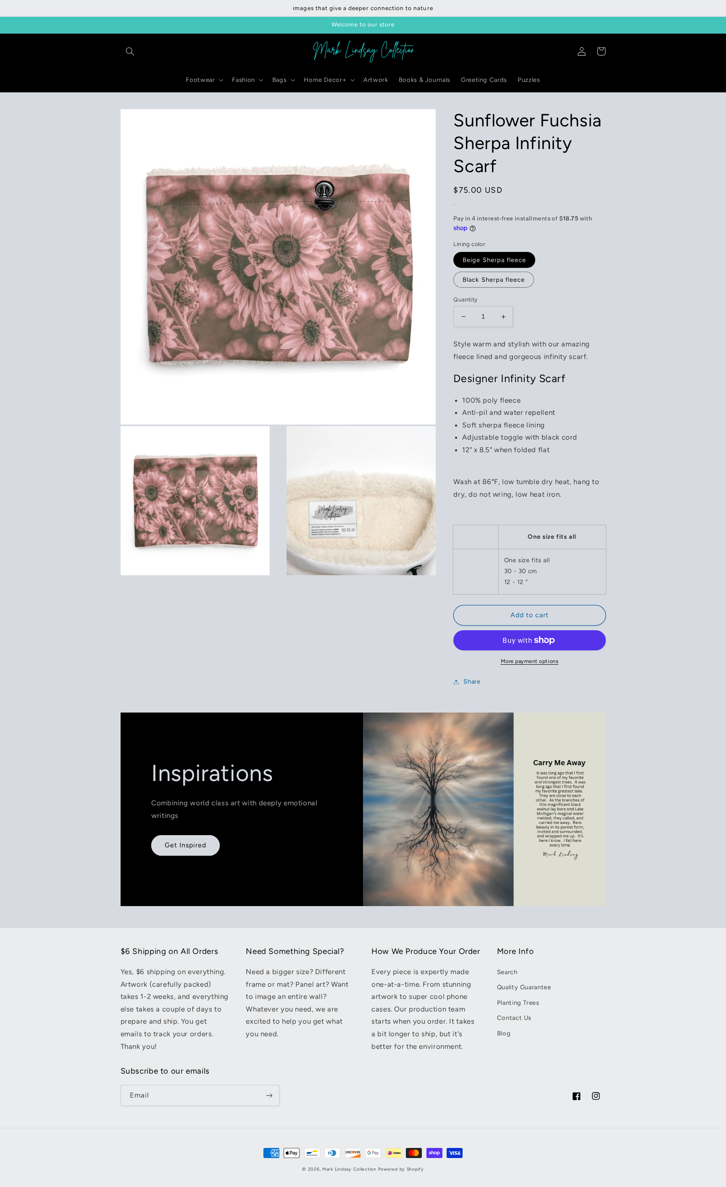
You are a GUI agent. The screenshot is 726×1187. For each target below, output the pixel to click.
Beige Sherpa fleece (494, 260)
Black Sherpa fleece (494, 279)
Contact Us (514, 1018)
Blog (504, 1033)
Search (507, 972)
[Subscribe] (269, 1095)
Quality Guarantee (524, 987)
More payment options (530, 661)
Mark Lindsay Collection (349, 1169)
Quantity (465, 299)
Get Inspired (186, 845)
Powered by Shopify (401, 1169)
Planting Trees (518, 1002)
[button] (130, 51)
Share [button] (471, 681)
